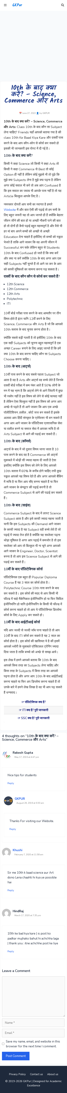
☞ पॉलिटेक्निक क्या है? (33, 702)
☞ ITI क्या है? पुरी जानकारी (33, 710)
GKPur (17, 5)
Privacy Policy (17, 1074)
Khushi (17, 850)
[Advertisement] (33, 45)
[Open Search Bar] (62, 5)
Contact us (36, 1074)
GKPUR (20, 799)
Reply (11, 783)
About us (52, 1074)
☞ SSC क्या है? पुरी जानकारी (33, 718)
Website (10, 210)
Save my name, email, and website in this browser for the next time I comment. (33, 1043)
